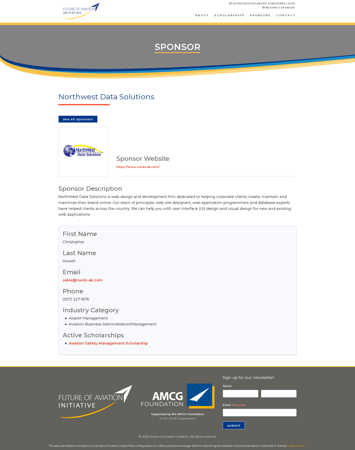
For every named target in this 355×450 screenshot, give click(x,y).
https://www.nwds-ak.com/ (138, 167)
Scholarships (229, 15)
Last (263, 401)
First (225, 401)
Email (234, 405)
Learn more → (296, 445)
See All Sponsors (78, 119)
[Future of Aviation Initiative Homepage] (81, 17)
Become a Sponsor (280, 7)
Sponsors (260, 15)
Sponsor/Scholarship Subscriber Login (263, 3)
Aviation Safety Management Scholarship (108, 343)
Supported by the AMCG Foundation (177, 414)
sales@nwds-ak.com (83, 280)
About (202, 15)
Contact (286, 15)
